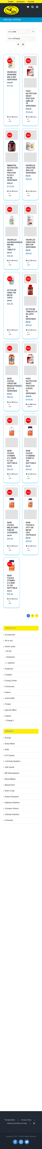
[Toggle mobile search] (32, 7)
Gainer (7, 692)
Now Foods (9, 791)
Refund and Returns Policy (17, 1123)
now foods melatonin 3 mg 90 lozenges (12, 527)
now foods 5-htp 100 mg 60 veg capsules (31, 528)
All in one (9, 640)
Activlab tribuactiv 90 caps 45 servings (31, 314)
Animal (8, 737)
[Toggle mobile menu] (37, 7)
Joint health (9, 698)
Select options (28, 405)
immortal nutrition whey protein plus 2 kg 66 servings (12, 172)
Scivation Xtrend (12, 808)
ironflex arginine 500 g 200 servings (12, 76)
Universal (9, 820)
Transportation (9, 1120)
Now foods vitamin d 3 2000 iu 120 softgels (12, 581)
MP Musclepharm (12, 773)
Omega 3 (10, 720)
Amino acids (10, 646)
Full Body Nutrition (12, 761)
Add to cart (10, 119)
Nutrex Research (12, 796)
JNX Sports (9, 767)
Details (14, 117)
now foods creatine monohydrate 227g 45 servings (14, 384)
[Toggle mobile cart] (28, 7)
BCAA (9, 651)
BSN (7, 749)
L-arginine (10, 663)
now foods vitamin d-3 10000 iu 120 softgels (12, 457)
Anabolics (9, 669)
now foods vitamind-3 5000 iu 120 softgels (31, 457)
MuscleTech (10, 785)
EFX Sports (9, 755)
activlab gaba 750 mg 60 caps (11, 294)
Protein (8, 704)
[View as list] (23, 44)
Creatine (8, 674)
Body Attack (10, 743)
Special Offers (10, 710)
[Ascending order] (33, 31)
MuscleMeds (10, 779)
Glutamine (10, 657)
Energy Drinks (11, 680)
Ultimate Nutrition (12, 814)
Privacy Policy (26, 1120)
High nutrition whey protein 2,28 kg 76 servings (31, 386)
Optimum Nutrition (12, 802)
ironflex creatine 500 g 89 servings (31, 243)
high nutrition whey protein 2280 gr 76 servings (31, 98)
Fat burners (9, 686)
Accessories (10, 634)
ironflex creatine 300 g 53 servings (31, 169)
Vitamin (8, 716)
